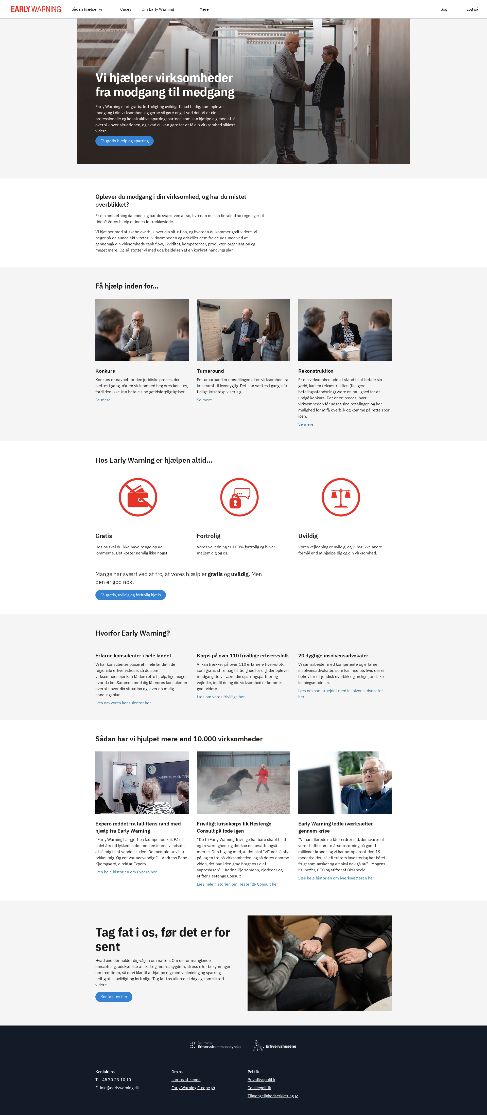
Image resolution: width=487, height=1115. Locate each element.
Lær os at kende (186, 1079)
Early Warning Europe (190, 1087)
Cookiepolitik (259, 1087)
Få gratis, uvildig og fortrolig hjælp (130, 594)
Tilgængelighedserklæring (271, 1095)
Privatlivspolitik (261, 1079)
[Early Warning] (36, 9)
